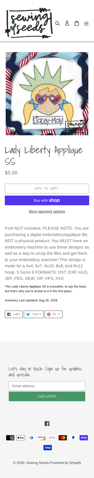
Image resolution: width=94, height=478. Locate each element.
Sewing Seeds (38, 463)
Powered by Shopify (65, 463)
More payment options (47, 211)
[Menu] (86, 23)
